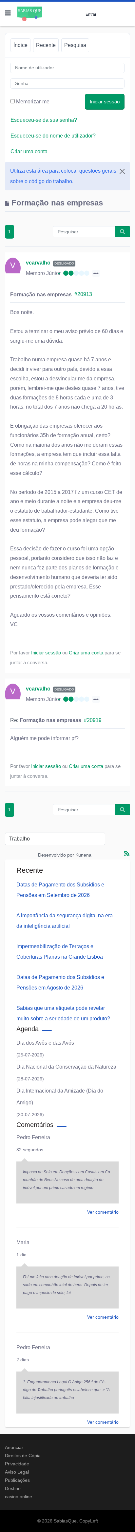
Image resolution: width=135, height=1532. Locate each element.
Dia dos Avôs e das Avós (45, 1043)
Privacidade (17, 1463)
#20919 (93, 720)
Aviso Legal (17, 1472)
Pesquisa (75, 45)
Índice (20, 45)
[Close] (122, 171)
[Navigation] (8, 13)
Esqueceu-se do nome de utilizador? (53, 135)
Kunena (83, 855)
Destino (13, 1488)
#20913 (83, 294)
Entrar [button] (91, 14)
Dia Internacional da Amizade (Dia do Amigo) (59, 1096)
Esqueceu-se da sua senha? (43, 120)
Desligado (64, 263)
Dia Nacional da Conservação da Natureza (66, 1067)
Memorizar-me (32, 101)
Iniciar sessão (105, 101)
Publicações (17, 1480)
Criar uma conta (29, 151)
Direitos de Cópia (23, 1455)
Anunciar (14, 1447)
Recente (46, 45)
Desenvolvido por (56, 855)
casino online (18, 1496)
